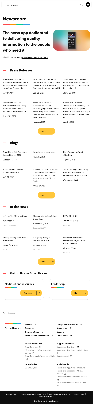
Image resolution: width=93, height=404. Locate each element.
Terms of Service (11, 394)
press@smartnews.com (34, 57)
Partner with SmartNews (37, 335)
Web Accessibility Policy (46, 396)
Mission (28, 324)
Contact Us (62, 335)
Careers (60, 331)
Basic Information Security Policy (60, 394)
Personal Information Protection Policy (33, 394)
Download (28, 293)
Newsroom (62, 328)
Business (29, 328)
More (43, 131)
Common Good (32, 331)
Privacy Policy (79, 394)
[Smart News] (12, 4)
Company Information (67, 324)
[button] (86, 4)
